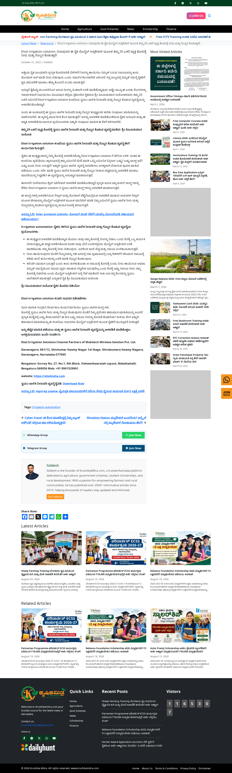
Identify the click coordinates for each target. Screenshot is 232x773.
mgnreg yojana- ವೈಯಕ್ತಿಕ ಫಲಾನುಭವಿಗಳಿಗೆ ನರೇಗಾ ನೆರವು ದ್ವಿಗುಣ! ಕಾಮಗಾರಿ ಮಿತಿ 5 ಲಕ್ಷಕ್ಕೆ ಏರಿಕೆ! (90, 391)
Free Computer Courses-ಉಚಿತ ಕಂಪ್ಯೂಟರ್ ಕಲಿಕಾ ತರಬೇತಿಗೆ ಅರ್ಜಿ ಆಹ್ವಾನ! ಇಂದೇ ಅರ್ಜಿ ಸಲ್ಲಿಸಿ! (190, 124)
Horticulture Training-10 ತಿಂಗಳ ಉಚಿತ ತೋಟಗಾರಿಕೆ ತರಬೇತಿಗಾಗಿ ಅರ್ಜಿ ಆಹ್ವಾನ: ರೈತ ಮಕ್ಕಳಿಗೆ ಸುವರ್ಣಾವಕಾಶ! (190, 158)
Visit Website (55, 496)
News (130, 29)
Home (65, 29)
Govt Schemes (109, 29)
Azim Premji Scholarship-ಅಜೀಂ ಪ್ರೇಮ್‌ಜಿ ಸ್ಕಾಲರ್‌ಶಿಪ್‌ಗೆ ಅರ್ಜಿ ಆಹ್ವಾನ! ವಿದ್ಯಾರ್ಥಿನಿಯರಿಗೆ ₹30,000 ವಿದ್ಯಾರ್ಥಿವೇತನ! (178, 650)
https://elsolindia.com (49, 376)
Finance (171, 29)
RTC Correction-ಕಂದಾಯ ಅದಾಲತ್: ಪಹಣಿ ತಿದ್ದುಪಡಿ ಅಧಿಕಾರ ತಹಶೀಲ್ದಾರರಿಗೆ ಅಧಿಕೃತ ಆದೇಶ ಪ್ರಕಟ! (191, 341)
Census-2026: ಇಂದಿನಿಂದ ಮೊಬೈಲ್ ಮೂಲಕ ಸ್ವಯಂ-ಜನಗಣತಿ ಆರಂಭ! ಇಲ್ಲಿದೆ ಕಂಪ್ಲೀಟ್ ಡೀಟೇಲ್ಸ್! (191, 141)
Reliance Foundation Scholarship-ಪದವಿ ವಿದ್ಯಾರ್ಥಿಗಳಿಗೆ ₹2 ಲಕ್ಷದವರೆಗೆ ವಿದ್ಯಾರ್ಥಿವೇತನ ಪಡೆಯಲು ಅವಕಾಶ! (180, 572)
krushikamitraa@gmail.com (37, 725)
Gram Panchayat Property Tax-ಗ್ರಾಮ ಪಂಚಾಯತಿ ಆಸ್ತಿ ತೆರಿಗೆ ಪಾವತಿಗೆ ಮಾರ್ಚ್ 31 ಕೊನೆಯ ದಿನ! (191, 358)
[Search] (209, 16)
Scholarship (150, 29)
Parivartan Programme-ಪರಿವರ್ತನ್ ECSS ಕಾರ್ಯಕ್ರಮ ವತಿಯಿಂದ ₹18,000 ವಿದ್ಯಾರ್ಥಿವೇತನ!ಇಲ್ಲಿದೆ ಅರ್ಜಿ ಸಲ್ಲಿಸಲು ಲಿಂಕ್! (115, 572)
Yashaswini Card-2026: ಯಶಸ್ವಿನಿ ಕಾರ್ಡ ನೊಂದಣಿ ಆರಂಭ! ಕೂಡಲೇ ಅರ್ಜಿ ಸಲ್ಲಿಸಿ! (191, 307)
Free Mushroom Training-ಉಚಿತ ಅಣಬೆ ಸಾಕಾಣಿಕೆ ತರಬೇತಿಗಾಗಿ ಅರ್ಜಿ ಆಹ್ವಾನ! (191, 324)
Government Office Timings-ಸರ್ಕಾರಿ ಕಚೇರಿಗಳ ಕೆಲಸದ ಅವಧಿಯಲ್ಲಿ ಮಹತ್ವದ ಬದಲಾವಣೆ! (178, 98)
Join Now (135, 435)
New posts (47, 43)
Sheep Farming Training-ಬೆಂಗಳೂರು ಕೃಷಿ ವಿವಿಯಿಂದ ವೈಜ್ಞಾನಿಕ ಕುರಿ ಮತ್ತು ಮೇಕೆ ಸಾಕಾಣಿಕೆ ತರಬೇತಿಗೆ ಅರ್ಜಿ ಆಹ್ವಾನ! (48, 572)
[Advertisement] (122, 15)
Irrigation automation (46, 407)
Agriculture (84, 29)
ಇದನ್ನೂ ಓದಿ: (28, 214)
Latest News (29, 43)
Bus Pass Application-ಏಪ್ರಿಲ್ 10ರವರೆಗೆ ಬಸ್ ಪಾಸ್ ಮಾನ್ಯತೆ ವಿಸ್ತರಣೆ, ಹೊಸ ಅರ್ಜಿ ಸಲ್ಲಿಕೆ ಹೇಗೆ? (190, 176)
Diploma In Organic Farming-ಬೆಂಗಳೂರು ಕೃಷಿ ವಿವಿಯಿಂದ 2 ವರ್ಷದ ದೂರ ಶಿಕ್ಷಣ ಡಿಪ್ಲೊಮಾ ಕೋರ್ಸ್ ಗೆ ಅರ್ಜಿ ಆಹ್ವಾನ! (65, 37)
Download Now (73, 383)
